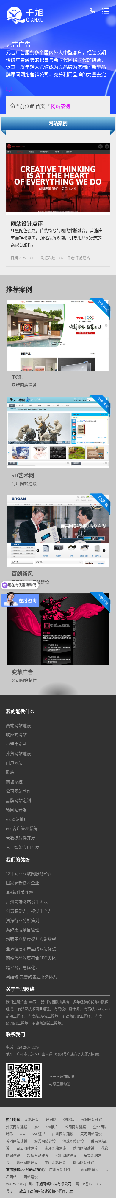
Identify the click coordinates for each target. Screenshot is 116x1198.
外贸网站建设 (18, 753)
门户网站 (14, 763)
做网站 (68, 1120)
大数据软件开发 (20, 838)
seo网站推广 (17, 819)
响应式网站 (16, 735)
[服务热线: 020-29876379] (93, 11)
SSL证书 (38, 1134)
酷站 (10, 772)
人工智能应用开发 (22, 847)
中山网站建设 (55, 1163)
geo (36, 1127)
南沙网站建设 (55, 1148)
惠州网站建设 (27, 1163)
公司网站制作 (18, 791)
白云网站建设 (27, 1148)
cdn (22, 1134)
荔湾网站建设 (83, 1148)
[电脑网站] (11, 87)
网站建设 (32, 1120)
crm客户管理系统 (21, 828)
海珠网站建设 (73, 1141)
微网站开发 (16, 810)
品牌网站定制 (18, 800)
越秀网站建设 (45, 1141)
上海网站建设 (88, 1170)
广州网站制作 (59, 1170)
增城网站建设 (37, 1156)
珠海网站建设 (83, 1163)
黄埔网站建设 (16, 1141)
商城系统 (14, 782)
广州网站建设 (62, 1134)
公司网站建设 (75, 1127)
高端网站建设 (18, 725)
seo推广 (52, 1127)
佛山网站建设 (66, 1156)
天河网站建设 (91, 1134)
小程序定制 (16, 744)
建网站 (51, 1120)
